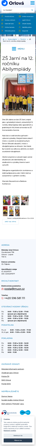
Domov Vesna (6, 396)
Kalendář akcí (9, 23)
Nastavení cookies (10, 430)
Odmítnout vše (18, 435)
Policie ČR (5, 376)
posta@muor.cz (14, 288)
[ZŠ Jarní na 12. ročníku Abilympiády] (12, 3)
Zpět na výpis (10, 221)
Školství (23, 39)
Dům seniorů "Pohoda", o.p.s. (12, 404)
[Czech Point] (25, 412)
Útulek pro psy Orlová (9, 373)
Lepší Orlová (26, 20)
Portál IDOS (6, 384)
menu (21, 48)
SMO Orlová (6, 380)
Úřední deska (26, 23)
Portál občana (9, 16)
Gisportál (25, 31)
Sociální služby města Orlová (12, 400)
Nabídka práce (26, 27)
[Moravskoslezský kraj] (9, 412)
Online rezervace (27, 16)
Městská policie (10, 31)
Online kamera (9, 27)
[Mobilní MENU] (33, 3)
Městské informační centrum (12, 369)
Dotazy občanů (10, 20)
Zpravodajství (12, 39)
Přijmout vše (18, 440)
